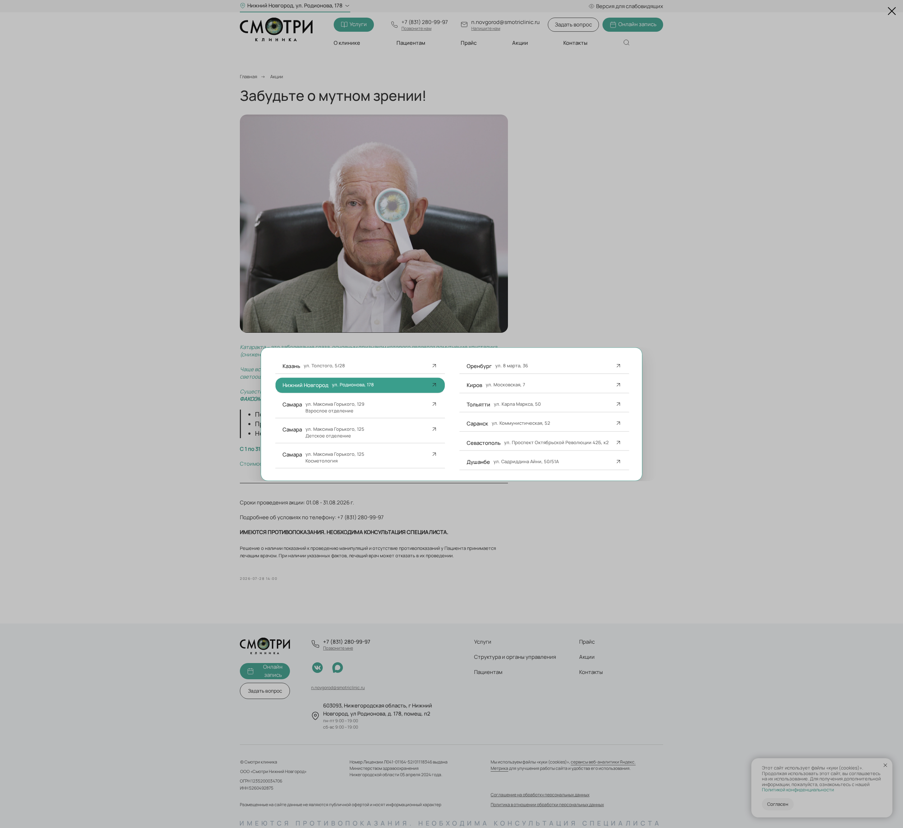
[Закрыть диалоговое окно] (891, 11)
